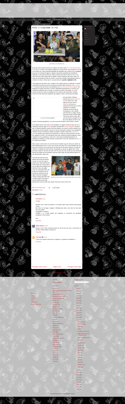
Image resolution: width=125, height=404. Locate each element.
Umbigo (54, 357)
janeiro (80, 367)
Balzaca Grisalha (57, 294)
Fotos (54, 313)
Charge (54, 300)
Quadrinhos (55, 346)
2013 (77, 320)
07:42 (43, 198)
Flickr (32, 300)
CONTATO (48, 19)
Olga (54, 332)
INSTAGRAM (87, 39)
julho (79, 352)
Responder (38, 220)
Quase (79, 329)
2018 (77, 307)
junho (79, 355)
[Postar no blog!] (54, 187)
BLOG (34, 19)
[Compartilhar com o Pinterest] (59, 187)
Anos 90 (55, 288)
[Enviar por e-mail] (53, 187)
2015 (77, 315)
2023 (77, 295)
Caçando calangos (57, 298)
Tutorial (55, 355)
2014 (77, 317)
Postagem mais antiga (74, 267)
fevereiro (80, 364)
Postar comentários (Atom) (59, 272)
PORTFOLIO (40, 19)
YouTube (33, 298)
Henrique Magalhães (69, 126)
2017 (77, 310)
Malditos (55, 321)
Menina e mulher (57, 323)
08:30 (46, 225)
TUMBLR (87, 37)
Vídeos (54, 361)
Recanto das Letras (36, 304)
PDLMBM (55, 340)
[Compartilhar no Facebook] (57, 187)
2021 (77, 300)
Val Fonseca (39, 198)
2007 (77, 382)
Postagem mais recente (39, 267)
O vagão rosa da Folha (83, 331)
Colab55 (33, 296)
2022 (77, 298)
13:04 (45, 237)
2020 (77, 303)
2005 (77, 387)
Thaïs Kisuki (39, 237)
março (80, 362)
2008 (77, 379)
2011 (77, 372)
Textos (41, 190)
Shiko (49, 126)
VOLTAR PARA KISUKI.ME (60, 19)
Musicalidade (56, 330)
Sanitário (65, 104)
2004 (77, 389)
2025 (77, 291)
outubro (80, 345)
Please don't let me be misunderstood (83, 334)
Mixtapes (55, 327)
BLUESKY (87, 41)
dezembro (80, 322)
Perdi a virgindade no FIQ (83, 337)
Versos (54, 359)
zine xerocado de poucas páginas (68, 87)
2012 (77, 370)
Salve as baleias (81, 324)
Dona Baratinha (56, 309)
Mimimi (54, 325)
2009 (77, 377)
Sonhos (54, 351)
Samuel (73, 90)
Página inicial (57, 267)
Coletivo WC (34, 302)
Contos (54, 302)
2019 (77, 305)
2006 (77, 384)
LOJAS (86, 35)
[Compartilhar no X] (56, 187)
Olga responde (56, 334)
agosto (80, 350)
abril (79, 359)
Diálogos (55, 306)
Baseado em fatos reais (59, 296)
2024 (77, 293)
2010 (77, 375)
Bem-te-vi (80, 340)
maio (79, 357)
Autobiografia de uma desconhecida (62, 290)
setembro (80, 347)
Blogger (73, 393)
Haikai (54, 315)
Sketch (54, 348)
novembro (80, 343)
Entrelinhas (55, 311)
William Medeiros (40, 225)
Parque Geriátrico (57, 338)
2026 (77, 288)
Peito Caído (56, 344)
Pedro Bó (55, 342)
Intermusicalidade (57, 317)
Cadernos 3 (80, 326)
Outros (54, 336)
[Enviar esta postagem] (49, 187)
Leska (54, 319)
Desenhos (55, 304)
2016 (77, 312)
